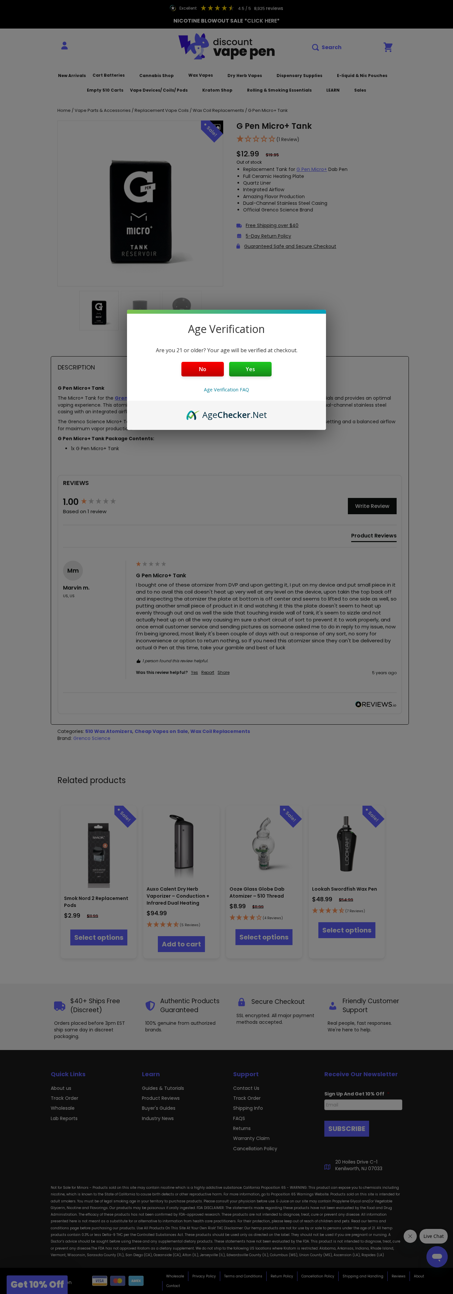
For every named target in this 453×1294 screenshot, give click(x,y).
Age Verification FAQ (226, 389)
